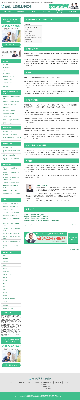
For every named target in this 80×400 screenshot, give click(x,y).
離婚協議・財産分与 (8, 308)
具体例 (28, 34)
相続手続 (5, 292)
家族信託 (5, 277)
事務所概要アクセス (59, 11)
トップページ (7, 11)
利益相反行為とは (30, 32)
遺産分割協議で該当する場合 (33, 37)
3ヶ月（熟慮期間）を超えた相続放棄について (12, 138)
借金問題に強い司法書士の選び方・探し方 (11, 186)
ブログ (4, 256)
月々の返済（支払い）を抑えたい (11, 212)
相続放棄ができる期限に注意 (10, 134)
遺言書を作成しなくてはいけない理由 (11, 151)
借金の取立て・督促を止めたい (10, 203)
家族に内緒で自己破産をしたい (10, 206)
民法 (4, 286)
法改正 (4, 289)
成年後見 (5, 280)
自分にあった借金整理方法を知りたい (11, 242)
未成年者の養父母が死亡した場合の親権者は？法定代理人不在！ (42, 220)
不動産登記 (5, 259)
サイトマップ (67, 382)
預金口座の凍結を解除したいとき (11, 155)
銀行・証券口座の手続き (9, 110)
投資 (4, 283)
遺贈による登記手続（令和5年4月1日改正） (36, 216)
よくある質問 (46, 11)
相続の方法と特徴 (7, 147)
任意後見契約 (6, 262)
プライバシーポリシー (47, 388)
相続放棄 (28, 39)
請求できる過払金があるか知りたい (11, 233)
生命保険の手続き (7, 123)
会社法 (4, 265)
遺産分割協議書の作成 (8, 113)
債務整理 (5, 268)
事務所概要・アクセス (8, 77)
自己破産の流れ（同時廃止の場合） (11, 182)
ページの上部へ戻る (73, 249)
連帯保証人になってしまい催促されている (11, 246)
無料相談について (8, 80)
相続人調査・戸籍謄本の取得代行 (11, 101)
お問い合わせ (72, 11)
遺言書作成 (5, 305)
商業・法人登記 (7, 274)
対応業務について (8, 83)
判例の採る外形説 (30, 35)
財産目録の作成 (7, 117)
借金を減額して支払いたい (9, 209)
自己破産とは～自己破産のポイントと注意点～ (11, 168)
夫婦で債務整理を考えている (10, 215)
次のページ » (75, 225)
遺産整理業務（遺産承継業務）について (11, 97)
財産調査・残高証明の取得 (9, 104)
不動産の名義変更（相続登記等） (11, 120)
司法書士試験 (6, 271)
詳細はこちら (4, 335)
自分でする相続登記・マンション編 (34, 214)
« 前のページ (28, 225)
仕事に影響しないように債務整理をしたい (11, 229)
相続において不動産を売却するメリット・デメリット (11, 159)
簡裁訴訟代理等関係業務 (9, 299)
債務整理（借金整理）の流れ (10, 190)
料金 (33, 11)
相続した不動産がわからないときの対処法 (36, 218)
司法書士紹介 (20, 11)
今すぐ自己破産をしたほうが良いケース (11, 194)
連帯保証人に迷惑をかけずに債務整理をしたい (11, 237)
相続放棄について (7, 131)
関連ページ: (29, 41)
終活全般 (5, 302)
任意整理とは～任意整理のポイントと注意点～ (11, 173)
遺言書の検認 (6, 107)
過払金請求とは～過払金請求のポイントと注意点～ (11, 178)
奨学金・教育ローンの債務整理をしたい (11, 219)
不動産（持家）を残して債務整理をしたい (11, 224)
